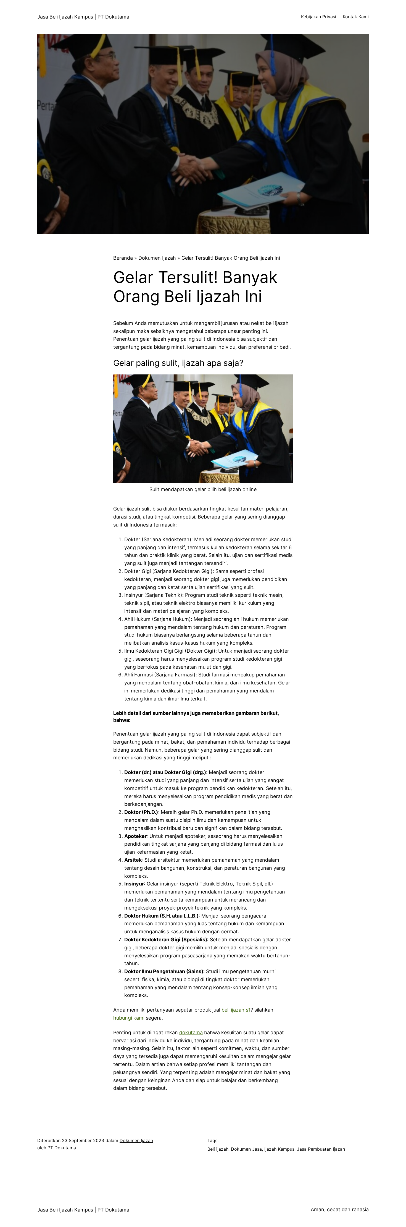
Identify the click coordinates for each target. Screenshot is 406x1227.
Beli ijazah (217, 1149)
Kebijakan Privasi (318, 16)
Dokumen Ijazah (157, 258)
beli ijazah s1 (236, 1010)
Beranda (123, 258)
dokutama (191, 1032)
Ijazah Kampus (279, 1149)
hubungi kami (128, 1018)
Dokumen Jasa (246, 1149)
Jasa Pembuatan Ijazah (321, 1149)
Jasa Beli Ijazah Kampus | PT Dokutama (83, 17)
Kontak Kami (356, 16)
